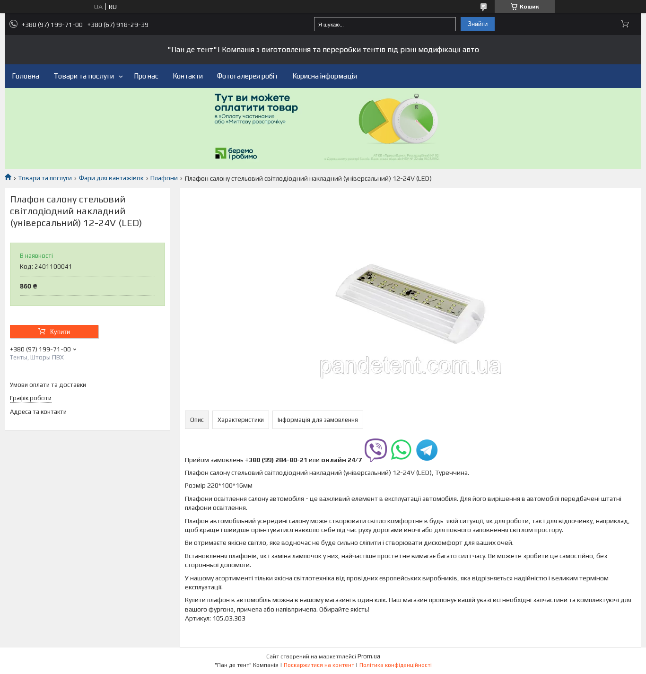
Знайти (478, 23)
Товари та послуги (83, 76)
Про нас (146, 76)
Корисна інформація (324, 76)
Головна (25, 76)
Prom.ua (369, 656)
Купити (60, 331)
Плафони (164, 178)
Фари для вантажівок (111, 178)
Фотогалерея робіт (247, 76)
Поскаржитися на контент (319, 665)
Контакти (188, 76)
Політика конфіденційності (395, 665)
